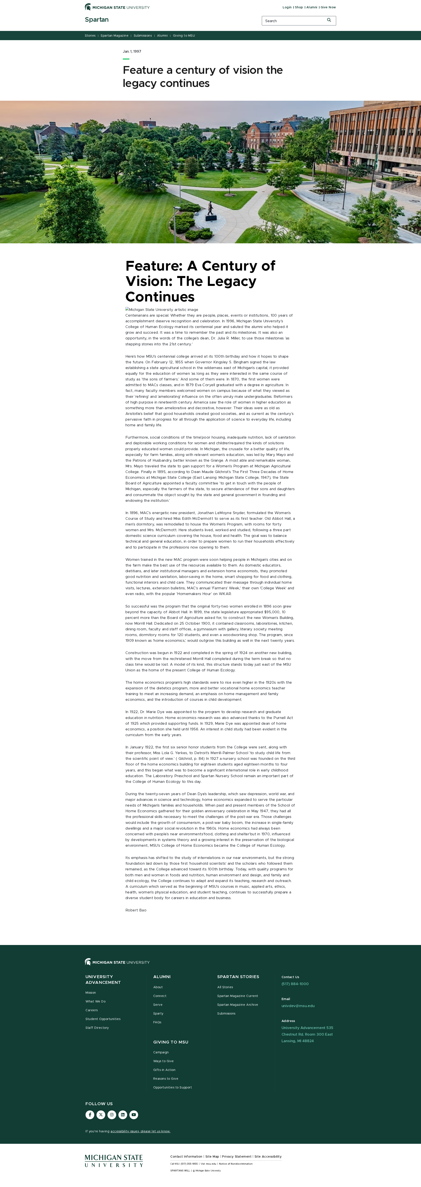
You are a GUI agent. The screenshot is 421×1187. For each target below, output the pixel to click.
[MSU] (210, 966)
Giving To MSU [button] (171, 1042)
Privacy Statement (237, 1156)
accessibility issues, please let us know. (141, 1131)
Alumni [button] (162, 977)
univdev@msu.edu (298, 1006)
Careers (92, 1010)
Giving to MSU (184, 35)
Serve (158, 1004)
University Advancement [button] (103, 980)
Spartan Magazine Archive (237, 1004)
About (158, 987)
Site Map (212, 1156)
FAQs (157, 1022)
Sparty (158, 1013)
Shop (299, 7)
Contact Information (186, 1156)
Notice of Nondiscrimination (236, 1164)
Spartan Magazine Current (237, 996)
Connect (160, 996)
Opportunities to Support (172, 1087)
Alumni (311, 7)
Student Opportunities (103, 1019)
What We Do (95, 1001)
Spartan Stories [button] (238, 977)
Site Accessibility (268, 1156)
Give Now (328, 7)
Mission (91, 992)
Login (287, 7)
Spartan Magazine (114, 35)
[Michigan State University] (117, 7)
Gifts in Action (164, 1070)
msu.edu (211, 1164)
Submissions (143, 35)
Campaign (161, 1052)
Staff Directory (97, 1027)
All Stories (225, 987)
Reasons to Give (165, 1078)
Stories (90, 35)
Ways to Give (163, 1061)
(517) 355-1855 (189, 1164)
